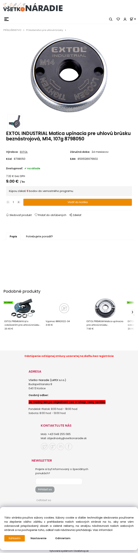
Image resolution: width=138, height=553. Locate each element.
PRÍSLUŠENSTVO (12, 30)
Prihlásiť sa (45, 489)
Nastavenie (39, 538)
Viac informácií (102, 530)
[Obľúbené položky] (118, 19)
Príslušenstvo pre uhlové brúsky (44, 30)
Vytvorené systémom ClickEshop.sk (69, 550)
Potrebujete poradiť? (39, 236)
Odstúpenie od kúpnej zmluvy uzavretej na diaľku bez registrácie (69, 356)
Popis (13, 236)
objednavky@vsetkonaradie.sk (67, 438)
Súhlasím (14, 538)
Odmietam (62, 538)
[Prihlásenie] (125, 19)
